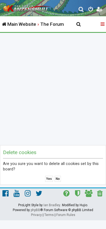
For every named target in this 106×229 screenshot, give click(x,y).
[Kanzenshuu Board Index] (27, 7)
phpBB (35, 210)
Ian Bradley (51, 205)
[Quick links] (103, 24)
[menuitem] (81, 10)
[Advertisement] (53, 88)
